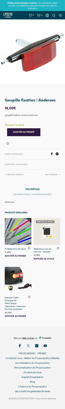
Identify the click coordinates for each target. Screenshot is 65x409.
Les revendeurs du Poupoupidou (32, 362)
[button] (31, 15)
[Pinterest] (58, 154)
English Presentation (32, 377)
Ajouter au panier (15, 256)
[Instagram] (37, 346)
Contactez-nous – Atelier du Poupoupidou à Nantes (32, 358)
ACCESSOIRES (21, 164)
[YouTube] (45, 346)
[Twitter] (28, 346)
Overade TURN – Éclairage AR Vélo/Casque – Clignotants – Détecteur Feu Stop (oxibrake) (15, 303)
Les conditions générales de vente (32, 391)
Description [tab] (32, 189)
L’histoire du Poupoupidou (32, 386)
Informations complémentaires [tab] (32, 195)
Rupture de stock (44, 259)
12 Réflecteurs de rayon (15, 249)
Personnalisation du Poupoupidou (32, 367)
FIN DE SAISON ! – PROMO (32, 353)
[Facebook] (53, 154)
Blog (32, 381)
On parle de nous (32, 372)
